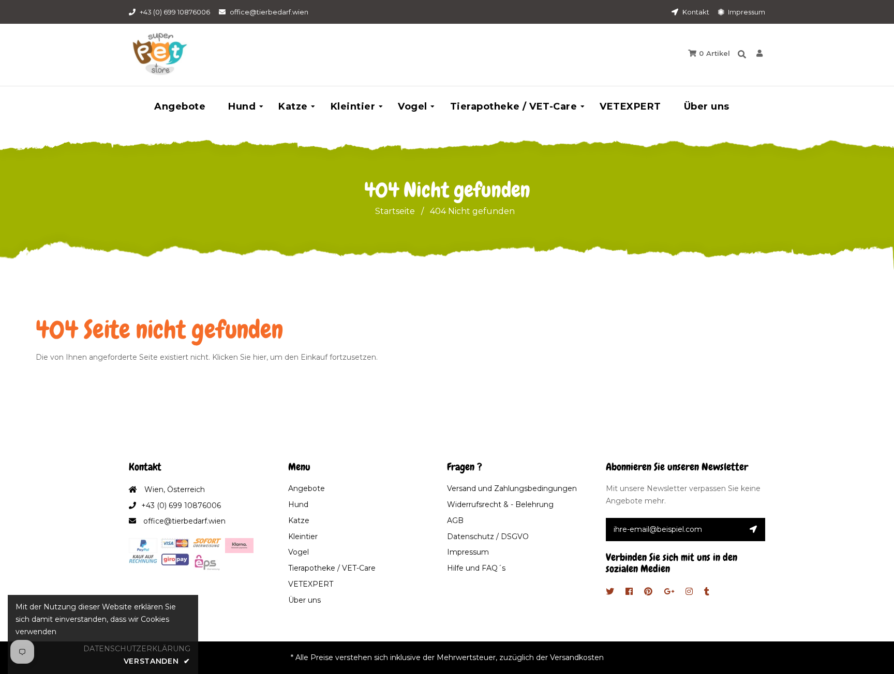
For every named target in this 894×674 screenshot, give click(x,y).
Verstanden (157, 661)
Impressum (745, 12)
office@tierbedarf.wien (269, 12)
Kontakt (695, 12)
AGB (455, 520)
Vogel (298, 552)
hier (259, 357)
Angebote (306, 488)
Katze (298, 520)
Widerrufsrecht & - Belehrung (500, 504)
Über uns (304, 600)
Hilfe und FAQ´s (476, 568)
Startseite (395, 211)
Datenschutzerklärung (136, 648)
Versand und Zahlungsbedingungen (512, 488)
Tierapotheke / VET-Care (332, 568)
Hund (298, 504)
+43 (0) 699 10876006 (175, 12)
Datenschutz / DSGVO (488, 536)
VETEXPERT (310, 584)
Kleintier (303, 536)
